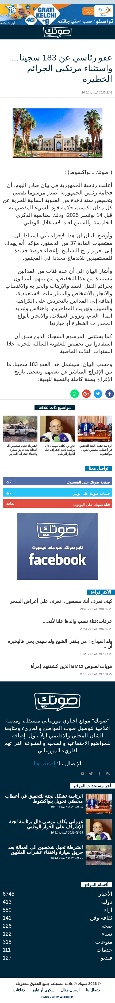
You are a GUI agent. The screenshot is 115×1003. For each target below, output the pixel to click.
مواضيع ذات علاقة (55, 407)
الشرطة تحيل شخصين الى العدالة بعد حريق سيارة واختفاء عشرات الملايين (21, 449)
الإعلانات (19, 990)
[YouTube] (82, 773)
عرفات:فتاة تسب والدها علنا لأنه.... (77, 621)
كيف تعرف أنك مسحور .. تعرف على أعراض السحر (61, 601)
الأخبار (105, 894)
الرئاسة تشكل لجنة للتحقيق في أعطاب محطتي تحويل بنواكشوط (95, 449)
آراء (108, 910)
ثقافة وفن (101, 918)
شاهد (10, 503)
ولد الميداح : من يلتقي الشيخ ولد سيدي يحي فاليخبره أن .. (60, 644)
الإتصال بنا (94, 990)
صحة (106, 926)
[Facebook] (99, 773)
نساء (107, 934)
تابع (8, 481)
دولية (106, 902)
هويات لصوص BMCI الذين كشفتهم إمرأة (71, 666)
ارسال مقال (70, 990)
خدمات (104, 950)
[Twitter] (91, 773)
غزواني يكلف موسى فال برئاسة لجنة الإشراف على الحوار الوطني (59, 449)
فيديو (106, 958)
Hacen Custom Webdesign (57, 997)
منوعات (103, 942)
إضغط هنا (44, 763)
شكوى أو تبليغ (44, 990)
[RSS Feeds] (108, 773)
